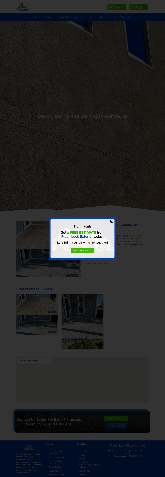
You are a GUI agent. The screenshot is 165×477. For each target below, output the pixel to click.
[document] (82, 238)
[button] (112, 221)
